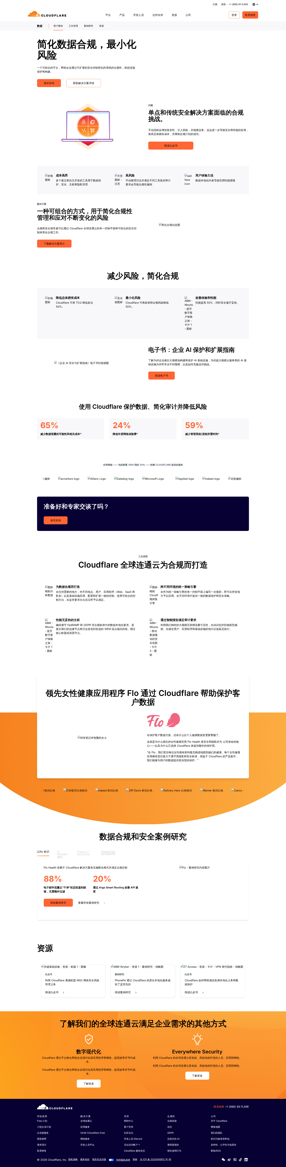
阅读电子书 (161, 375)
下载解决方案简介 (54, 243)
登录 (234, 15)
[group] (143, 725)
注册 (215, 4)
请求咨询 (49, 83)
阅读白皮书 (170, 145)
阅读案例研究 (58, 902)
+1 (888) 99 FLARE (237, 1106)
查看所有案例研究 (88, 902)
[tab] (43, 853)
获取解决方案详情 (83, 83)
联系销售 (250, 15)
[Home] (47, 14)
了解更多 (88, 1083)
